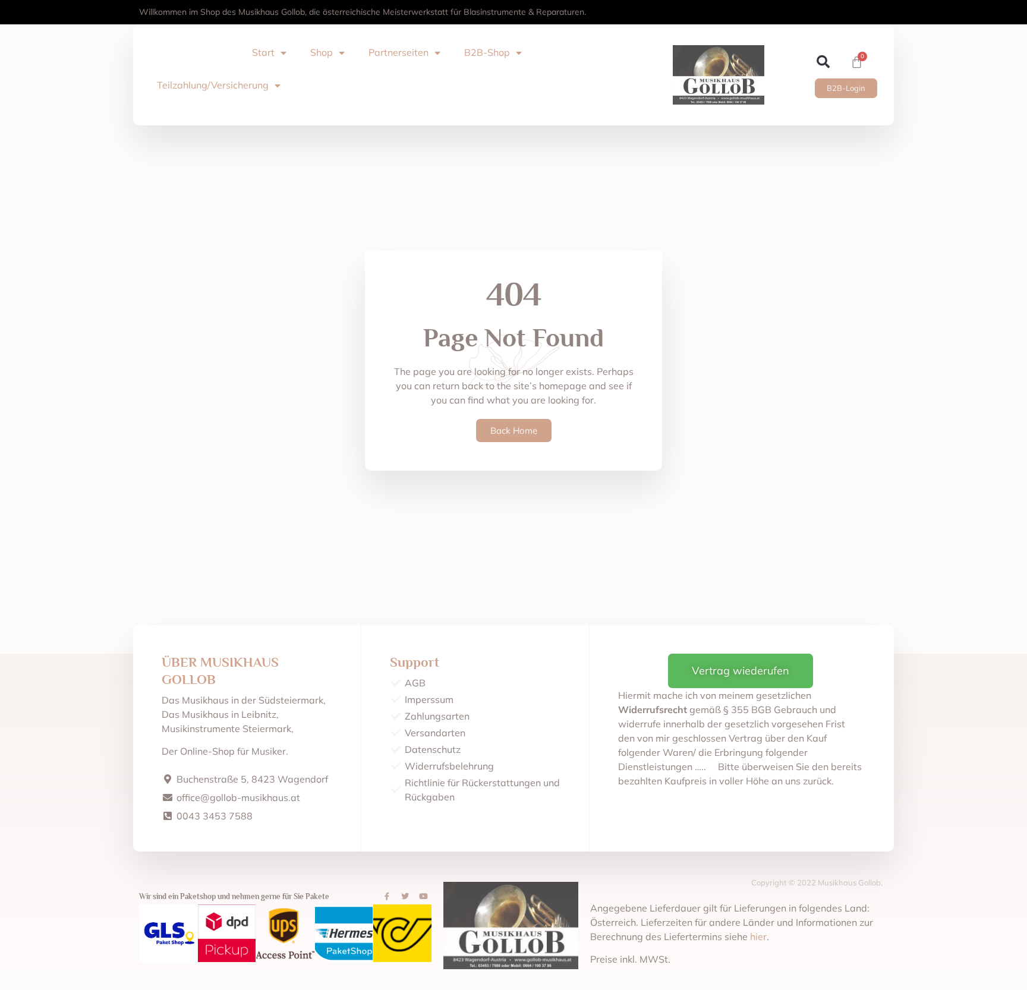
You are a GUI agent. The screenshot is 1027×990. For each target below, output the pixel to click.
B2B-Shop (487, 52)
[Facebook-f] (387, 896)
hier (758, 936)
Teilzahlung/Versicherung (213, 85)
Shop (321, 52)
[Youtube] (423, 896)
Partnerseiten (398, 52)
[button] (823, 62)
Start (263, 52)
